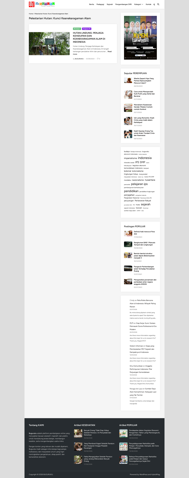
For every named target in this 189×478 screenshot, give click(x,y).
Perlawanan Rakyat (143, 200)
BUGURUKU (79, 59)
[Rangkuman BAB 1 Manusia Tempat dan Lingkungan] (128, 243)
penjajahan (129, 195)
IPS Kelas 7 (77, 29)
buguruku (145, 151)
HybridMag (155, 474)
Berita (91, 4)
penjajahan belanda (141, 195)
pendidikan (131, 191)
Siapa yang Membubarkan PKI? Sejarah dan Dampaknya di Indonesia (142, 349)
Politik (138, 205)
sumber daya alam (130, 210)
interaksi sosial (129, 163)
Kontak (148, 4)
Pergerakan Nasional (131, 198)
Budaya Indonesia (136, 151)
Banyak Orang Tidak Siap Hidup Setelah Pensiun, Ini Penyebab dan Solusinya (97, 432)
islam (147, 162)
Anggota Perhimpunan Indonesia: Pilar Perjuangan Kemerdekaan (141, 369)
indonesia (145, 158)
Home (31, 14)
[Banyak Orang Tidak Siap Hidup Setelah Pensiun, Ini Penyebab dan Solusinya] (78, 431)
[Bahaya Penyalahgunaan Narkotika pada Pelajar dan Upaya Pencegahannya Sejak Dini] (123, 457)
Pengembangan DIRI (123, 4)
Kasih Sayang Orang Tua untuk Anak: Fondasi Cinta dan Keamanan (144, 133)
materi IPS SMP (149, 177)
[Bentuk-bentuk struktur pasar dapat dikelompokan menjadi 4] (128, 254)
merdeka (127, 180)
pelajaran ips (139, 184)
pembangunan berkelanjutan (134, 187)
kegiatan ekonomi (139, 165)
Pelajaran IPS (86, 29)
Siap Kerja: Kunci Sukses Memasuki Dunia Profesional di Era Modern (143, 326)
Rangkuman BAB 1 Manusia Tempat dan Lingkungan (144, 244)
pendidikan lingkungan (147, 192)
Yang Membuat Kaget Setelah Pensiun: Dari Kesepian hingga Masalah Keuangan (99, 445)
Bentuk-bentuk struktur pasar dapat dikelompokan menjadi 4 (144, 255)
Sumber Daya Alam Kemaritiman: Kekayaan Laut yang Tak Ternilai (143, 392)
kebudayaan (128, 165)
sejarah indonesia (129, 208)
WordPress (143, 474)
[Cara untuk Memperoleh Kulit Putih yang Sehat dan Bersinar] (128, 92)
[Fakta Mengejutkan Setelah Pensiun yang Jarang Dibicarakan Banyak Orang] (78, 457)
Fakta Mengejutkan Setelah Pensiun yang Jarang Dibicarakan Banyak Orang (98, 459)
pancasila (127, 184)
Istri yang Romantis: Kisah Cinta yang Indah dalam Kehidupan (144, 120)
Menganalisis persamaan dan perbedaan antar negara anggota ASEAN (145, 282)
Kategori (137, 4)
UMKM (138, 210)
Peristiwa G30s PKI (146, 198)
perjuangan (129, 200)
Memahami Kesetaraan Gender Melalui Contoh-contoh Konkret (143, 107)
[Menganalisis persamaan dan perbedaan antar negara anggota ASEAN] (128, 280)
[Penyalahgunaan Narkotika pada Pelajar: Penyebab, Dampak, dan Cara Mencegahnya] (123, 444)
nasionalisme (138, 180)
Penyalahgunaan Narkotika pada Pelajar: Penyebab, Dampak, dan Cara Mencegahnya (144, 445)
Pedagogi (100, 4)
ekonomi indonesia (131, 154)
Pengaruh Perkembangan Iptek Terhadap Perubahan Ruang (144, 269)
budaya (127, 151)
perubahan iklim (128, 205)
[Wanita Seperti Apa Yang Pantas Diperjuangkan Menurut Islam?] (128, 79)
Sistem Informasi (136, 346)
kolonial (127, 171)
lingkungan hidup (131, 174)
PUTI (131, 323)
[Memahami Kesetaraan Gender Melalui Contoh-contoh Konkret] (128, 105)
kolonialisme (137, 171)
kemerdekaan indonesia (133, 168)
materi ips (140, 177)
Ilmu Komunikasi (136, 366)
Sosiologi (145, 208)
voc (142, 210)
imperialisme (130, 158)
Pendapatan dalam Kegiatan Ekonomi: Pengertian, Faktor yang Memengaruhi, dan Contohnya (144, 432)
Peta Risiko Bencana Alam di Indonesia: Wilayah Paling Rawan (143, 303)
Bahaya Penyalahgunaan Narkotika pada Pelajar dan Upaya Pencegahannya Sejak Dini (142, 459)
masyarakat (143, 174)
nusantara (150, 179)
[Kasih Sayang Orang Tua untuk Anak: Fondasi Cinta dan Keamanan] (128, 131)
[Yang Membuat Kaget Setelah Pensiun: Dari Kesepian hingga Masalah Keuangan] (78, 444)
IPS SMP (140, 162)
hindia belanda (143, 154)
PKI (134, 205)
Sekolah (139, 208)
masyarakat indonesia (130, 177)
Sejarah (110, 4)
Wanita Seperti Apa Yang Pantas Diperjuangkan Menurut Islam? (144, 80)
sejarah (145, 204)
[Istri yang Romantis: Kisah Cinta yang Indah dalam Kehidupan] (128, 118)
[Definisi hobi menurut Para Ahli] (128, 232)
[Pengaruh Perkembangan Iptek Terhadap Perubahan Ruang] (128, 267)
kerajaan (146, 168)
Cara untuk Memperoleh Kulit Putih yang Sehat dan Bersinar (144, 94)
